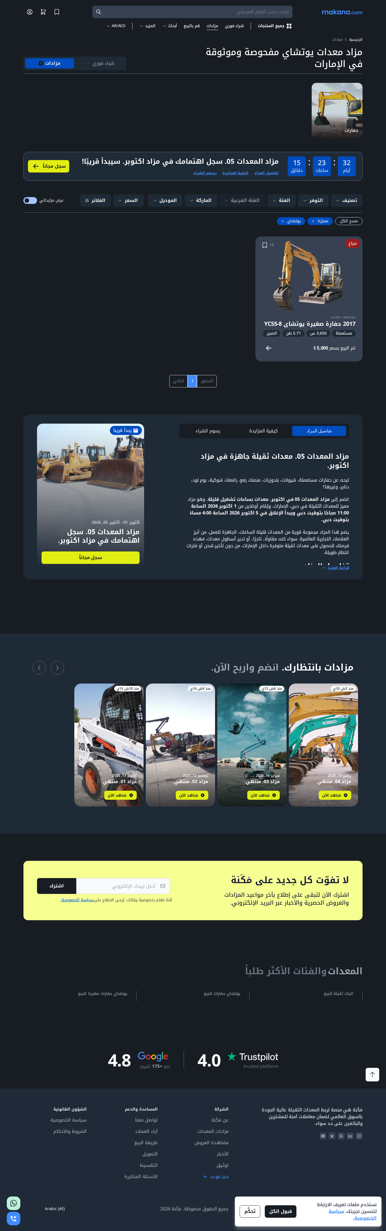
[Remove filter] (313, 221)
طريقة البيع (146, 1142)
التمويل (150, 1154)
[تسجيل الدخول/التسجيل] (29, 12)
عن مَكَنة (220, 1120)
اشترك (56, 885)
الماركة (204, 200)
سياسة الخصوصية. (77, 900)
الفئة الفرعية (245, 200)
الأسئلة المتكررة (141, 1176)
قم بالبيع (192, 26)
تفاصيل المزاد (266, 173)
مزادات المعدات (213, 1131)
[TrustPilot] (332, 1136)
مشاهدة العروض (211, 1142)
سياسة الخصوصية (68, 1120)
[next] (39, 667)
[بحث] (98, 12)
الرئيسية (356, 39)
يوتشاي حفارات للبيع (222, 994)
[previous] (57, 667)
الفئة (284, 200)
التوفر (316, 200)
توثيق (222, 1165)
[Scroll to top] (372, 1074)
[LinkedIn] (350, 1136)
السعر (131, 200)
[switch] (30, 200)
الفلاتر (98, 200)
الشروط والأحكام (70, 1131)
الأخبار (223, 1154)
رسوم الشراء (205, 173)
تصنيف (349, 200)
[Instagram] (359, 1136)
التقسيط (149, 1165)
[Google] (341, 1136)
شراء (234, 26)
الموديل (168, 200)
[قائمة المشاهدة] (57, 12)
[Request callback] (13, 1218)
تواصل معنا (146, 1120)
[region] (264, 431)
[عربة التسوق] (43, 12)
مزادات (212, 26)
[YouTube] (323, 1136)
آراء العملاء (146, 1131)
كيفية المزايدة (235, 173)
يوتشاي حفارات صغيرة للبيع (102, 994)
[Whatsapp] (13, 1203)
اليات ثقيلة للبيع (338, 994)
